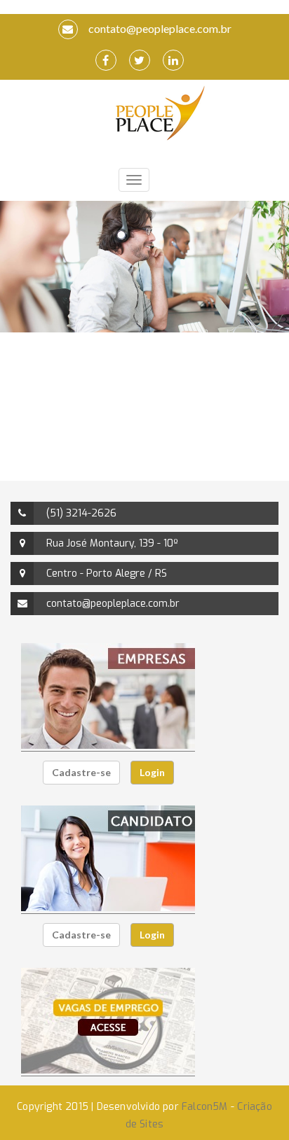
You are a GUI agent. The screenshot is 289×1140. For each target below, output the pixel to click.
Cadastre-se (81, 772)
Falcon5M (205, 1106)
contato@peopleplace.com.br (158, 28)
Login (152, 772)
